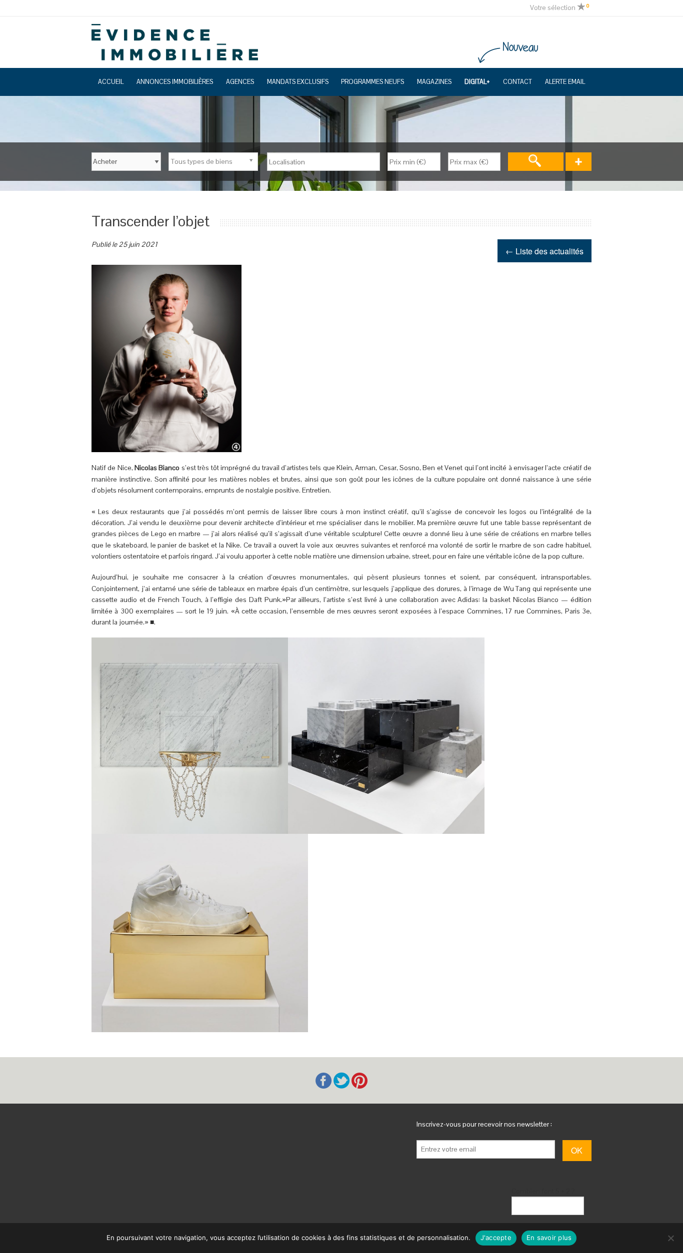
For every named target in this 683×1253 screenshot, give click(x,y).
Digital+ (477, 82)
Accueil (111, 82)
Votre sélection (559, 7)
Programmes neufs (372, 82)
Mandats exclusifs (297, 82)
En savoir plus (549, 1238)
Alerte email (565, 82)
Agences (240, 82)
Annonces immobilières (174, 82)
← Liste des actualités (545, 251)
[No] (671, 1238)
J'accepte (496, 1238)
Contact (517, 82)
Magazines (434, 82)
